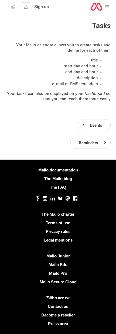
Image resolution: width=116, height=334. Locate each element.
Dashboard (95, 93)
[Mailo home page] (97, 7)
